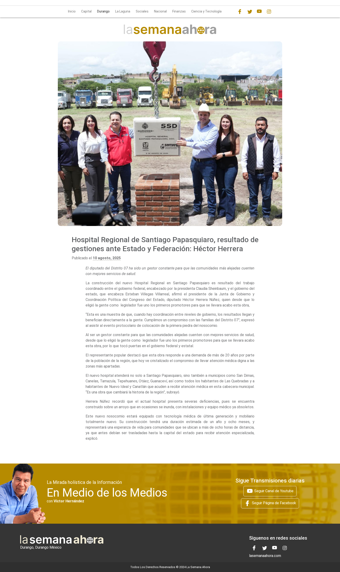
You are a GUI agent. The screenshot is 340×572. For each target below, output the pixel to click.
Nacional (160, 11)
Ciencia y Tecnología (206, 11)
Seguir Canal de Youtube (273, 491)
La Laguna (122, 11)
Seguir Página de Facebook (273, 503)
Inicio (72, 11)
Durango (103, 11)
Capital (86, 11)
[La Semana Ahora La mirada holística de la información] (170, 29)
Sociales (142, 11)
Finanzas (179, 11)
